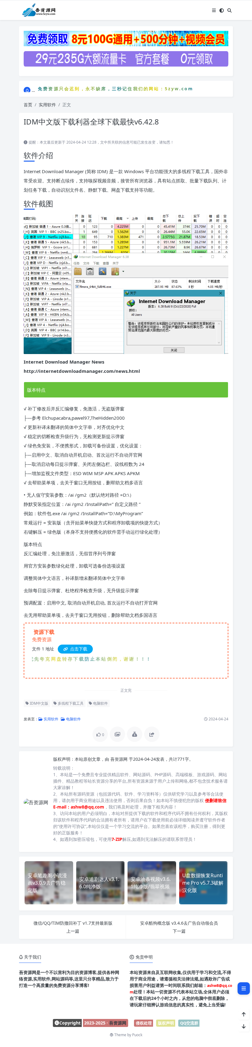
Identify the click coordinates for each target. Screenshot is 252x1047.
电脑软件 (100, 703)
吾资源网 (119, 759)
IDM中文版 (38, 703)
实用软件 (47, 105)
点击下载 (78, 649)
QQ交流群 (189, 1023)
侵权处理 (144, 1023)
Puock (137, 1034)
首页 (28, 105)
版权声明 (166, 1023)
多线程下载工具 (70, 703)
